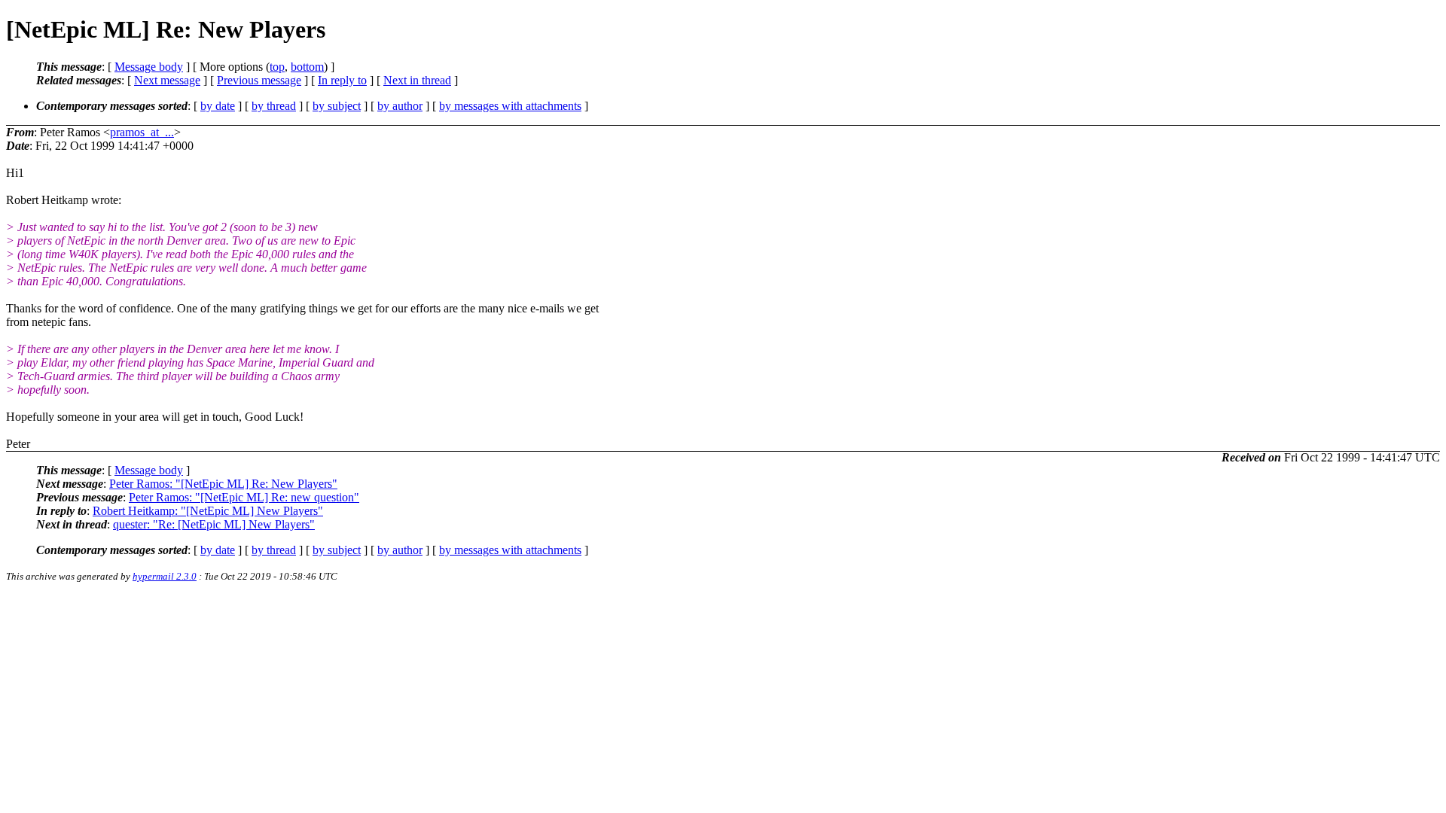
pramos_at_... (142, 132)
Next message (167, 80)
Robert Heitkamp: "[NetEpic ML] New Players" (208, 510)
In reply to (342, 80)
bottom (307, 66)
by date (217, 105)
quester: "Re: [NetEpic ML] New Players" (214, 524)
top (277, 66)
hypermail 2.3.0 (165, 576)
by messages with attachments (510, 105)
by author (400, 105)
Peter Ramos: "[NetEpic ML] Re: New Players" (223, 483)
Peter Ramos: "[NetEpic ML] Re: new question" (244, 497)
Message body (148, 66)
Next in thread (417, 80)
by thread (274, 105)
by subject (337, 105)
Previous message (259, 80)
